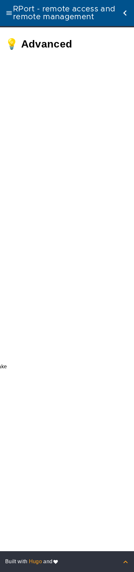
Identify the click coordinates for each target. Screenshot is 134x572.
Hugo (35, 561)
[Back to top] (125, 561)
